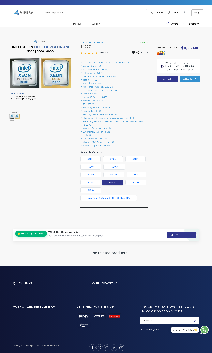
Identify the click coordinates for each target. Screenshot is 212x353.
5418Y (135, 159)
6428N (113, 174)
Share (144, 52)
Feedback (193, 23)
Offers (174, 23)
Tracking (159, 12)
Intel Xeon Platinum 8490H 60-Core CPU (109, 198)
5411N (90, 159)
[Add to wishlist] (133, 53)
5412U (113, 159)
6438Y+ (114, 167)
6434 (90, 182)
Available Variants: (91, 152)
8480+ (91, 190)
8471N (136, 182)
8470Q (112, 182)
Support (96, 24)
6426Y (91, 174)
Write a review (182, 235)
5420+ (91, 167)
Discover (77, 24)
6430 (136, 174)
